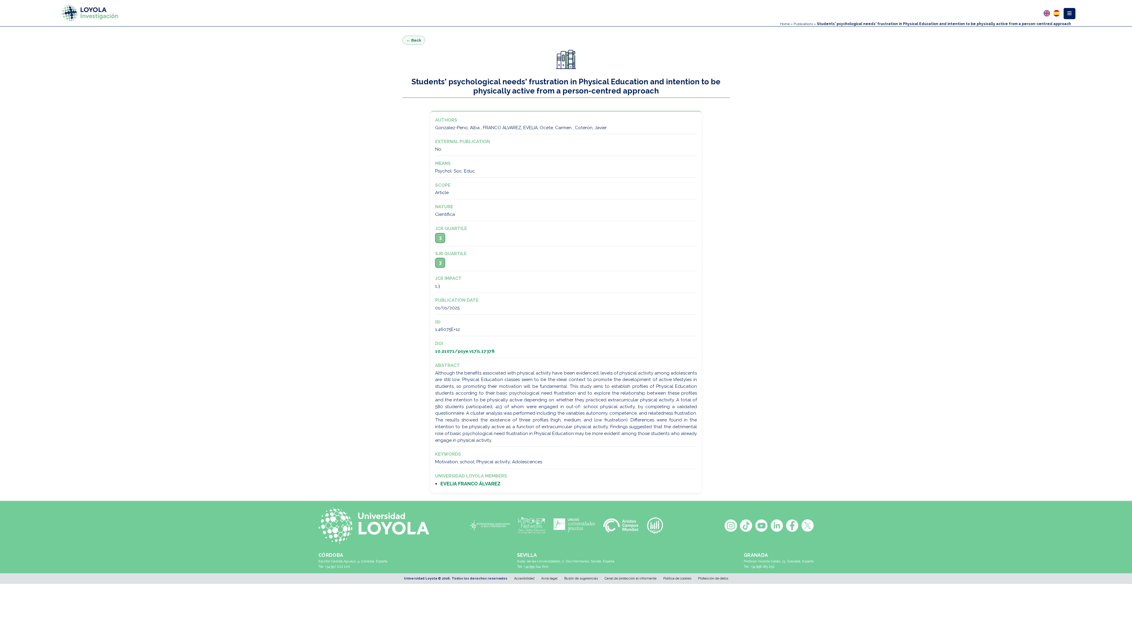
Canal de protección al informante (631, 578)
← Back (413, 40)
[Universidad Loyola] (377, 526)
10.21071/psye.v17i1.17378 (465, 351)
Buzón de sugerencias (581, 578)
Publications (803, 24)
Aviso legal (549, 578)
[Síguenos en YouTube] (761, 525)
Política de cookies (677, 578)
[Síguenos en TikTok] (746, 525)
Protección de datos (713, 578)
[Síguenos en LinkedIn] (777, 525)
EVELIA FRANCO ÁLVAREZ (470, 484)
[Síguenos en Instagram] (731, 525)
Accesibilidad (524, 578)
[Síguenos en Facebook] (792, 525)
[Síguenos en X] (807, 525)
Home (785, 24)
